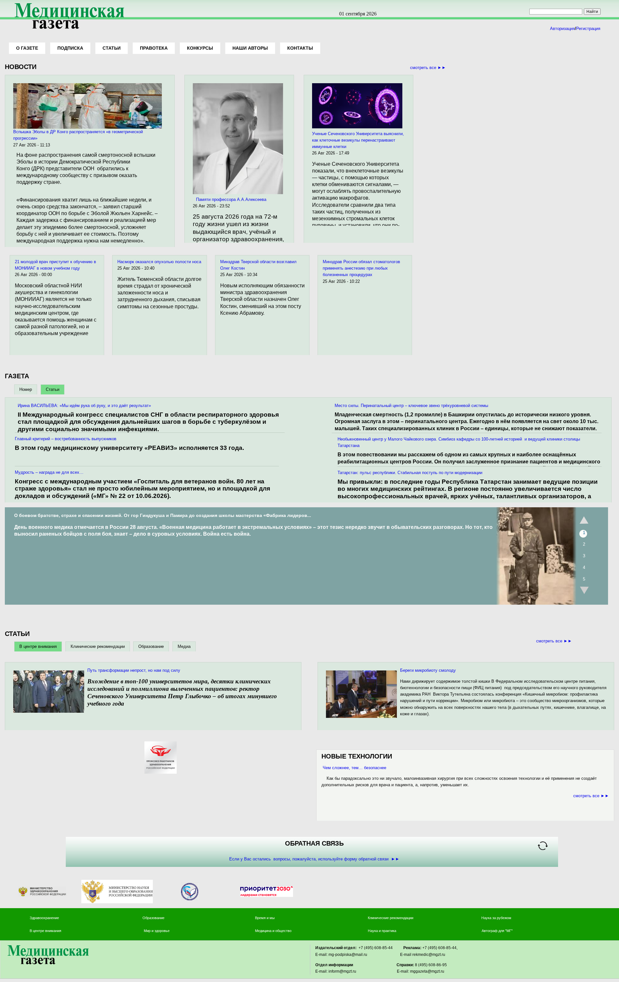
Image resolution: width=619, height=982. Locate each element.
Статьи (112, 48)
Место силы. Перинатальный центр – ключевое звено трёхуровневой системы (411, 405)
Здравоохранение (44, 918)
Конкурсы (200, 48)
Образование (151, 646)
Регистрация (588, 28)
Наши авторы (250, 48)
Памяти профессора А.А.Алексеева (231, 199)
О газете (27, 48)
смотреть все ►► (428, 67)
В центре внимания (38, 646)
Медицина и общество (273, 931)
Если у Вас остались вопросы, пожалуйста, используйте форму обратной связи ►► (314, 859)
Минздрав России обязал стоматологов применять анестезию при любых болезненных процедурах (361, 268)
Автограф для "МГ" (497, 931)
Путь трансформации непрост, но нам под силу (133, 670)
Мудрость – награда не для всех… (49, 472)
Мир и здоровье (157, 931)
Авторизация (562, 28)
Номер (25, 389)
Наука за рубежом (496, 918)
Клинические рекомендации (98, 646)
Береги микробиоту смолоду (428, 670)
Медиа (184, 646)
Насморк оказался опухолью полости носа (159, 261)
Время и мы (265, 918)
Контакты (300, 48)
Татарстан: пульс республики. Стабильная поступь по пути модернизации (410, 472)
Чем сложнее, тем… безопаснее (353, 767)
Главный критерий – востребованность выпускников (65, 438)
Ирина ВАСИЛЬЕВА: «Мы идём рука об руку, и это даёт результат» (84, 405)
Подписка (70, 48)
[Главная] (67, 29)
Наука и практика (382, 931)
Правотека (154, 48)
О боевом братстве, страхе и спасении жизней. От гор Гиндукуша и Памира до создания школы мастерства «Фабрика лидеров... (162, 515)
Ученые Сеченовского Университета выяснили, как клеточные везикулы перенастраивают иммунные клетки (358, 140)
